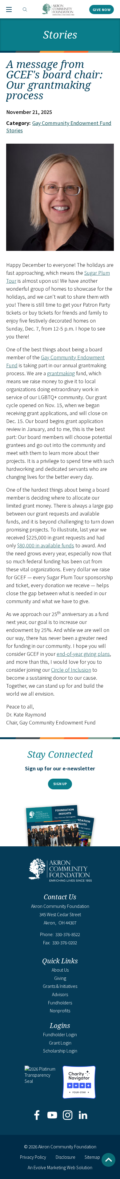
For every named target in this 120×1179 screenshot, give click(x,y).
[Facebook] (37, 1116)
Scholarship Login (60, 1050)
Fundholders (60, 1002)
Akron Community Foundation (58, 9)
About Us (60, 969)
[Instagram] (68, 1116)
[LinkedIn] (83, 1116)
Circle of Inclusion (71, 669)
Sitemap (92, 1157)
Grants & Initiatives (60, 986)
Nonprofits (60, 1010)
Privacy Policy (33, 1157)
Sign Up (60, 783)
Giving (60, 978)
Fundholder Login (60, 1034)
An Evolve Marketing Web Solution (60, 1167)
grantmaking (61, 373)
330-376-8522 (67, 934)
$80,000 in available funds (45, 545)
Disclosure (65, 1157)
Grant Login (60, 1042)
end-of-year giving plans (83, 653)
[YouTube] (52, 1116)
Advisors (60, 994)
